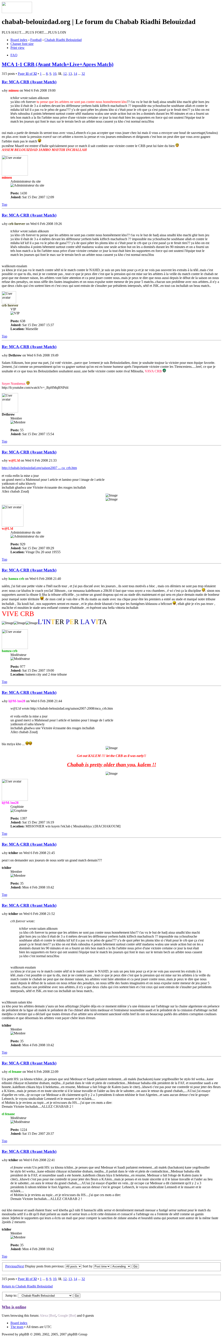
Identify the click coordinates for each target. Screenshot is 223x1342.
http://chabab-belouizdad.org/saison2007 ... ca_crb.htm (39, 468)
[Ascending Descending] (125, 1266)
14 (75, 73)
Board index (18, 40)
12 (65, 73)
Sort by (88, 1266)
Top (4, 204)
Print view (17, 48)
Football (36, 40)
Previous (11, 1266)
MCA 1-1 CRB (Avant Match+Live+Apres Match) (57, 64)
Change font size (22, 44)
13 (70, 73)
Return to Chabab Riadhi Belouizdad (27, 1286)
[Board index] (17, 12)
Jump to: (11, 1295)
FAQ (13, 55)
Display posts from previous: (45, 1266)
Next (20, 1266)
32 (83, 73)
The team (16, 1327)
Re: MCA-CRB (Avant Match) (29, 82)
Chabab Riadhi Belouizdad (63, 40)
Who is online (14, 1307)
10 (54, 73)
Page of (27, 73)
